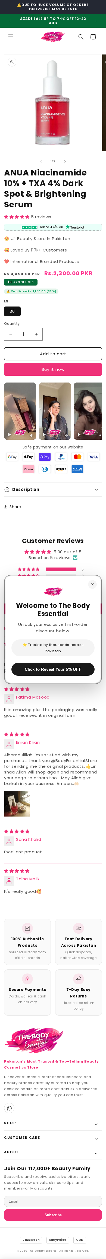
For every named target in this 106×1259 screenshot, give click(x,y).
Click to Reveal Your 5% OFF (53, 669)
